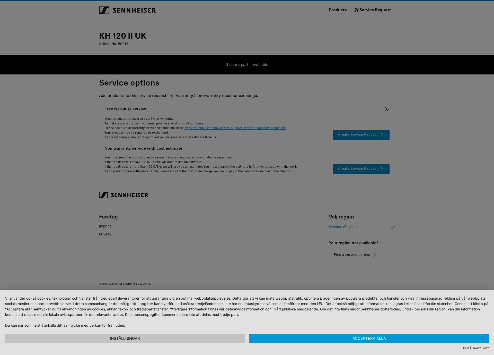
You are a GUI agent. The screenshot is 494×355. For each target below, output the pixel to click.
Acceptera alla (369, 338)
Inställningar (125, 338)
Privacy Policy (480, 347)
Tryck (466, 347)
